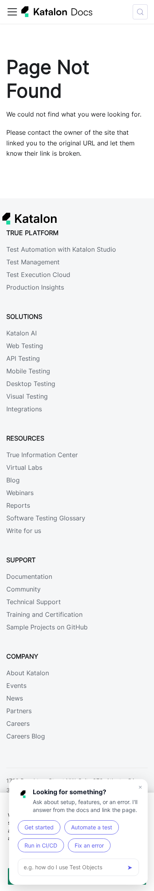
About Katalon (27, 673)
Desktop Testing (30, 384)
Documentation (29, 576)
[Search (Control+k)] (140, 11)
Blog (13, 480)
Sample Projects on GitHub (47, 627)
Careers (18, 723)
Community (23, 589)
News (14, 698)
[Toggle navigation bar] (12, 12)
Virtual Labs (24, 467)
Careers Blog (25, 736)
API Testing (23, 358)
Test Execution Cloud (38, 275)
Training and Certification (44, 614)
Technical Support (33, 602)
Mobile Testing (28, 371)
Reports (18, 505)
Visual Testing (27, 396)
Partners (19, 711)
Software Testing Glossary (45, 518)
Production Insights (35, 287)
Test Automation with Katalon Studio (61, 249)
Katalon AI (21, 333)
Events (16, 685)
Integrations (24, 409)
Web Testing (24, 346)
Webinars (20, 493)
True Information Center (42, 455)
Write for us (23, 531)
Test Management (33, 262)
